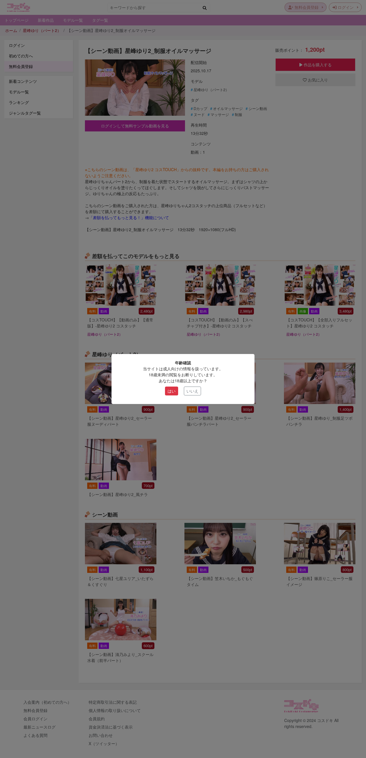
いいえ (192, 391)
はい (172, 391)
